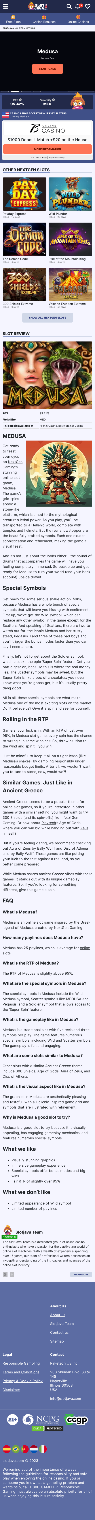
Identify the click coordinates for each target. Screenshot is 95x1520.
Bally (20, 853)
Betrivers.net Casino (70, 425)
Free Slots (13, 22)
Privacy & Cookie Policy (23, 1381)
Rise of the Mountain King (67, 259)
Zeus (84, 828)
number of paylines (41, 1208)
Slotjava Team (62, 1323)
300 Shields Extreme (18, 304)
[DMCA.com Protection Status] (47, 1428)
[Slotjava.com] (37, 6)
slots (20, 28)
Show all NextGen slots (47, 317)
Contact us (59, 1332)
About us (57, 1315)
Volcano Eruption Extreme (67, 304)
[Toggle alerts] (69, 7)
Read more (81, 1274)
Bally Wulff (46, 848)
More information (47, 149)
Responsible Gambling (21, 1363)
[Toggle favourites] (87, 7)
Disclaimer (11, 1389)
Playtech (49, 823)
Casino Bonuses (44, 22)
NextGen (49, 58)
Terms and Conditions (21, 1372)
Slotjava (8, 28)
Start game (47, 68)
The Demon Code (15, 259)
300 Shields (12, 817)
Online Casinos (78, 22)
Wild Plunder (58, 214)
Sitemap (57, 1341)
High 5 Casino (48, 425)
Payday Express (15, 214)
